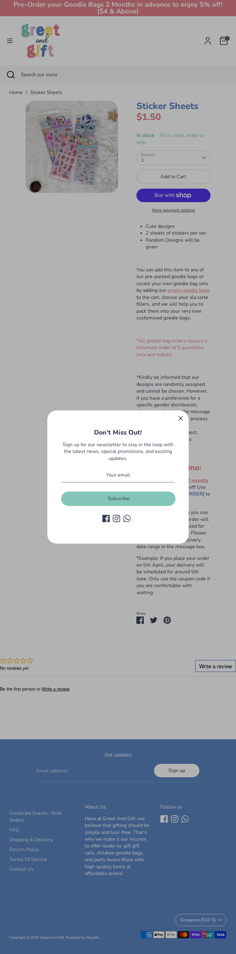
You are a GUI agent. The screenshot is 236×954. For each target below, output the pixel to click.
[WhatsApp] (127, 518)
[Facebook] (106, 518)
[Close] (180, 418)
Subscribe (118, 498)
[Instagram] (116, 518)
